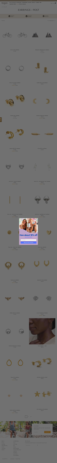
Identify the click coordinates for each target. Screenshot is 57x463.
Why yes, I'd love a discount (28, 242)
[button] (1, 119)
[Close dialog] (36, 219)
